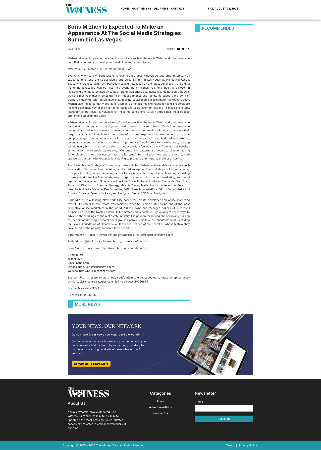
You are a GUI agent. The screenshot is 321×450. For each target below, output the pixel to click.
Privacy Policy (248, 445)
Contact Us (160, 413)
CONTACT (178, 8)
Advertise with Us (160, 407)
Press (160, 401)
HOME (125, 8)
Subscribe (224, 418)
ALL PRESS (161, 8)
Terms (230, 445)
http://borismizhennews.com (97, 270)
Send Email (83, 262)
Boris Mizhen (107, 75)
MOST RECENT (141, 8)
